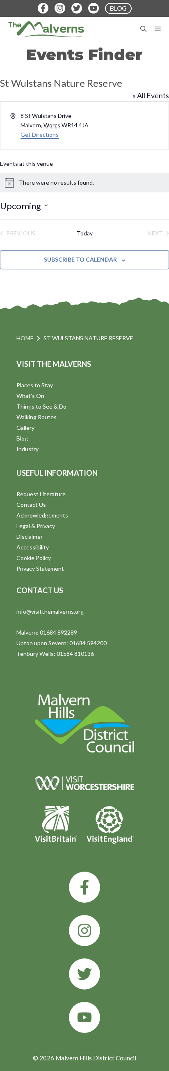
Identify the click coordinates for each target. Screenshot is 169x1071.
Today (85, 233)
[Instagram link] (84, 930)
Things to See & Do (41, 406)
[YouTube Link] (93, 8)
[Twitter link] (84, 974)
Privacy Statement (40, 568)
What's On (30, 395)
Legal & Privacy (35, 525)
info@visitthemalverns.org (50, 611)
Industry (27, 448)
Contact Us (31, 504)
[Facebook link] (84, 887)
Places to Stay (34, 385)
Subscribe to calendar (80, 259)
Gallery (25, 427)
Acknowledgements (42, 515)
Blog (22, 438)
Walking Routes (36, 416)
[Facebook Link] (43, 8)
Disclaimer (29, 536)
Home (25, 337)
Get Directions (40, 134)
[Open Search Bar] (143, 29)
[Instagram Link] (60, 8)
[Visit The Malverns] (46, 29)
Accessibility (32, 547)
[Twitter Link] (76, 8)
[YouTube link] (84, 1017)
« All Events (150, 95)
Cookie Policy (33, 557)
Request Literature (41, 493)
